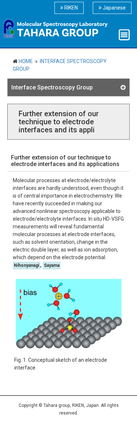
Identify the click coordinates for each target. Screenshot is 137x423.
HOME (25, 61)
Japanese (114, 8)
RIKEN (70, 8)
